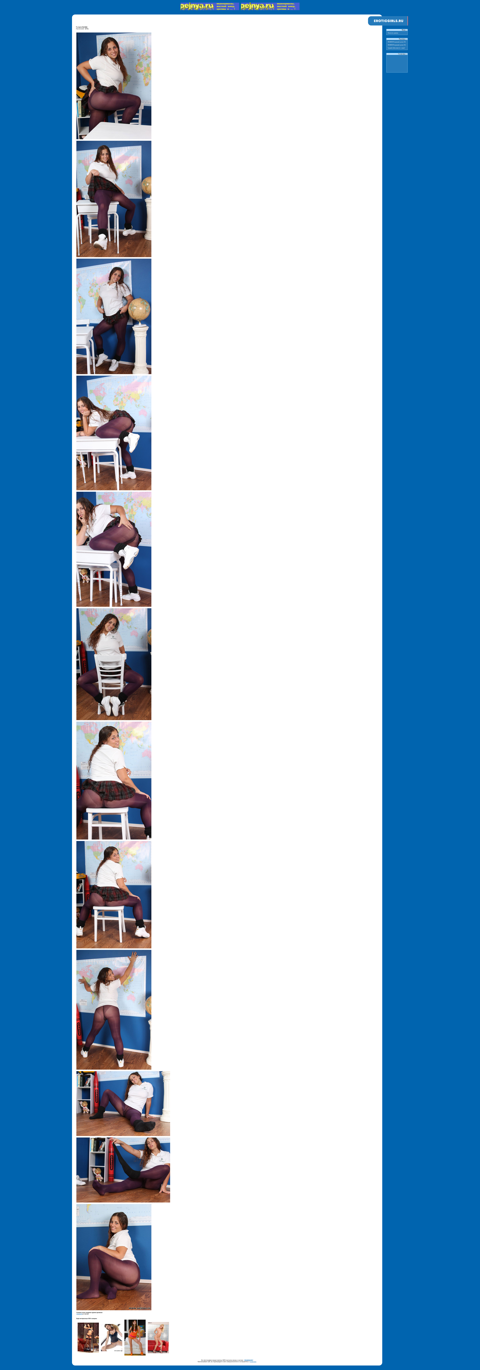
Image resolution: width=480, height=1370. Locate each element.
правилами (253, 1361)
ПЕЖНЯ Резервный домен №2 (397, 45)
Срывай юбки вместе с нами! (396, 48)
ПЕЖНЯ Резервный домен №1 (397, 42)
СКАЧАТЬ (79, 1314)
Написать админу (393, 33)
